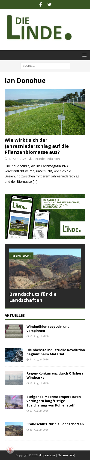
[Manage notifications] (10, 450)
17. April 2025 (17, 159)
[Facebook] (40, 4)
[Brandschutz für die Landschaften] (45, 269)
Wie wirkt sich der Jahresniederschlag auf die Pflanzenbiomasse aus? (37, 146)
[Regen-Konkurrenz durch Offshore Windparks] (14, 378)
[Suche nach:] (45, 65)
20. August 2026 (39, 383)
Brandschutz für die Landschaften (33, 297)
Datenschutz (66, 455)
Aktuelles (15, 315)
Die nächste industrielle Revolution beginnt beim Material (56, 352)
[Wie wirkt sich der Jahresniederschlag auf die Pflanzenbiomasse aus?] (45, 112)
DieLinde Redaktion (46, 159)
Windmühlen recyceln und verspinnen (48, 328)
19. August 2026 (39, 429)
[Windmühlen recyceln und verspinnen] (14, 331)
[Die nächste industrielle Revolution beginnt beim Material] (14, 355)
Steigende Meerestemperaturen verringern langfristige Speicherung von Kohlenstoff (54, 400)
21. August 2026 (39, 336)
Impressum (47, 455)
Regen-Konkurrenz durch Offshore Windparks (55, 375)
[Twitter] (49, 4)
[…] (35, 181)
